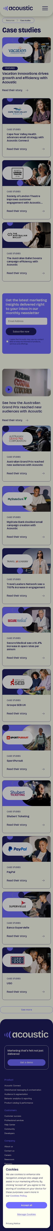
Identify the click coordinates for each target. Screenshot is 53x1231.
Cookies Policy (18, 1195)
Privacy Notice (13, 1223)
